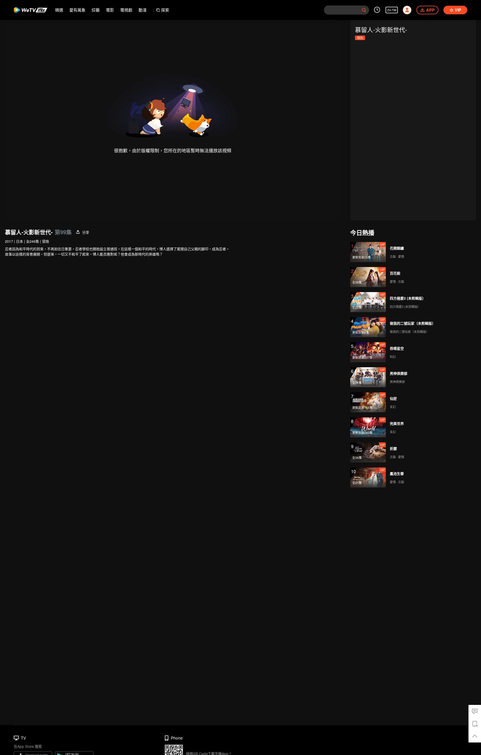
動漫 (143, 10)
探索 (165, 10)
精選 (59, 10)
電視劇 (126, 10)
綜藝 (96, 10)
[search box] (364, 10)
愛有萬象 (77, 10)
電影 (110, 10)
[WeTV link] (31, 10)
